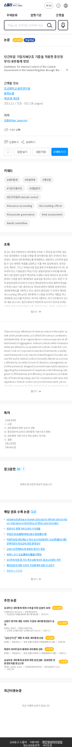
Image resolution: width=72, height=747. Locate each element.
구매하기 (58, 152)
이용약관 (34, 742)
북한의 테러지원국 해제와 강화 (23, 649)
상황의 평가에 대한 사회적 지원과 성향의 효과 (29, 623)
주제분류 (12, 15)
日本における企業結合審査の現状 (24, 554)
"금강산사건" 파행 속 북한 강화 (23, 637)
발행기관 (36, 15)
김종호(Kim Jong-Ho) (16, 120)
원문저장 (41, 152)
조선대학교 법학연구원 (17, 88)
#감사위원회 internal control (22, 197)
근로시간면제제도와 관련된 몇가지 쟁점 (26, 548)
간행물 (60, 15)
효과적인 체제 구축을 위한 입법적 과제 (27, 607)
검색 (48, 28)
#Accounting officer (50, 206)
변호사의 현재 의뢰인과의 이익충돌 (23, 528)
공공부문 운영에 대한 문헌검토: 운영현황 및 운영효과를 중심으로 (29, 661)
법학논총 (9, 93)
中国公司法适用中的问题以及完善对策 (26, 534)
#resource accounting (19, 206)
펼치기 (67, 71)
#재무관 (47, 180)
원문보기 (22, 152)
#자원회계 (30, 180)
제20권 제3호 (12, 98)
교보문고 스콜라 (18, 742)
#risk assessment (52, 214)
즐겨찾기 (62, 29)
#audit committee (17, 223)
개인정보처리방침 (52, 742)
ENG (66, 7)
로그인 (48, 5)
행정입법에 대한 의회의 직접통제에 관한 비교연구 (30, 565)
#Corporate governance (21, 214)
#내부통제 (12, 180)
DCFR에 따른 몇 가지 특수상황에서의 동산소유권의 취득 (34, 559)
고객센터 (57, 7)
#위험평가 (34, 188)
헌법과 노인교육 (14, 570)
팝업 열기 (23, 469)
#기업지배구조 (14, 188)
